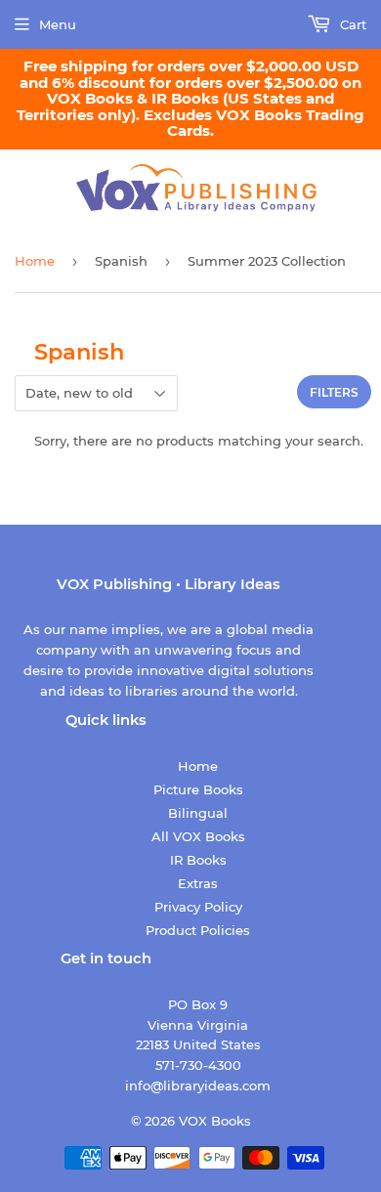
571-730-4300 (198, 1065)
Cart (351, 24)
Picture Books (198, 789)
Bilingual (198, 813)
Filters (334, 392)
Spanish (121, 261)
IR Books (198, 860)
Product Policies (198, 930)
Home (35, 261)
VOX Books (215, 1120)
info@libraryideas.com (198, 1085)
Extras (198, 883)
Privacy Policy (198, 907)
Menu (57, 24)
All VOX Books (198, 836)
